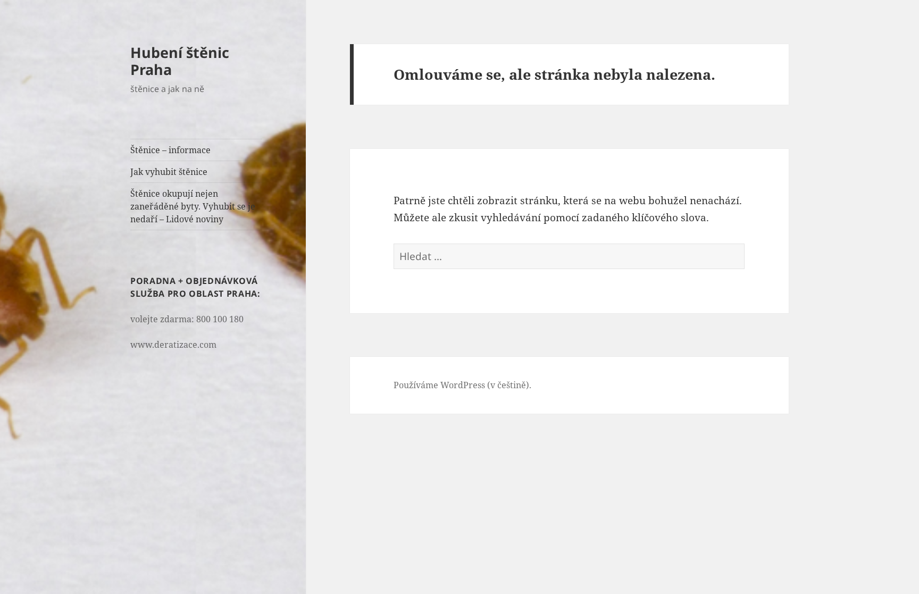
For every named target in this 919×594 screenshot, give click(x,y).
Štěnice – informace (170, 150)
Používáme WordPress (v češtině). (462, 385)
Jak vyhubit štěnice (168, 172)
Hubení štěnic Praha (179, 61)
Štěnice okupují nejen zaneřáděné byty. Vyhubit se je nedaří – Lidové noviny (192, 206)
